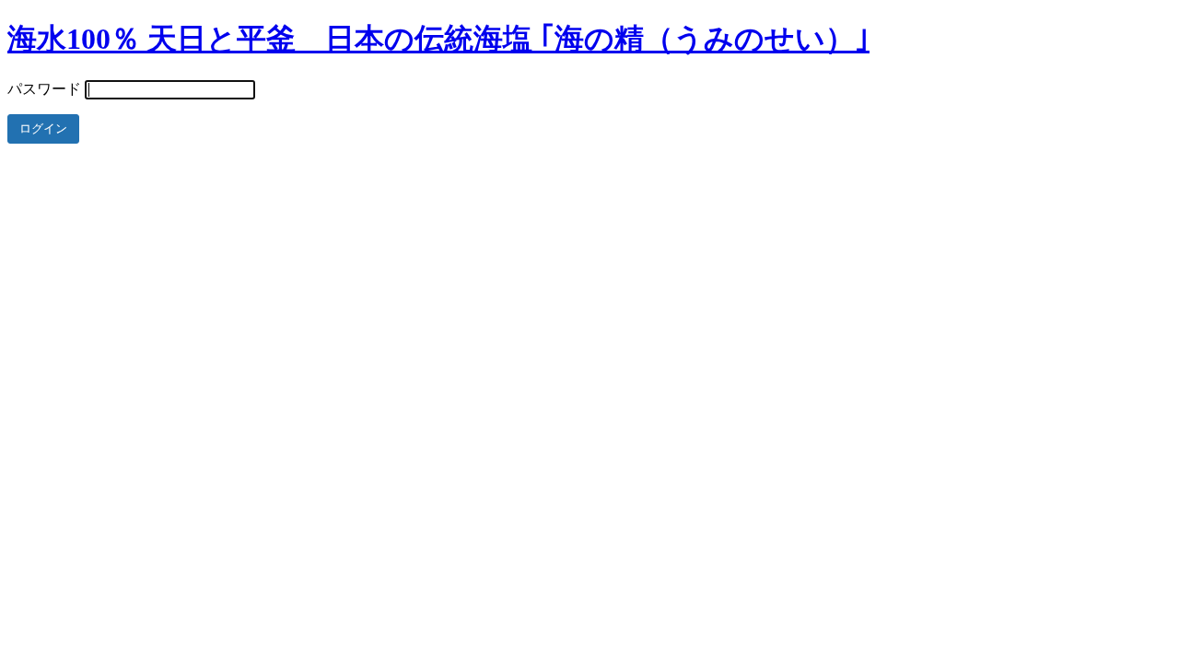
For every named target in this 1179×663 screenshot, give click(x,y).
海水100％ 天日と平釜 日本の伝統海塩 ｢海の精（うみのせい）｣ (438, 38)
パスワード (44, 89)
